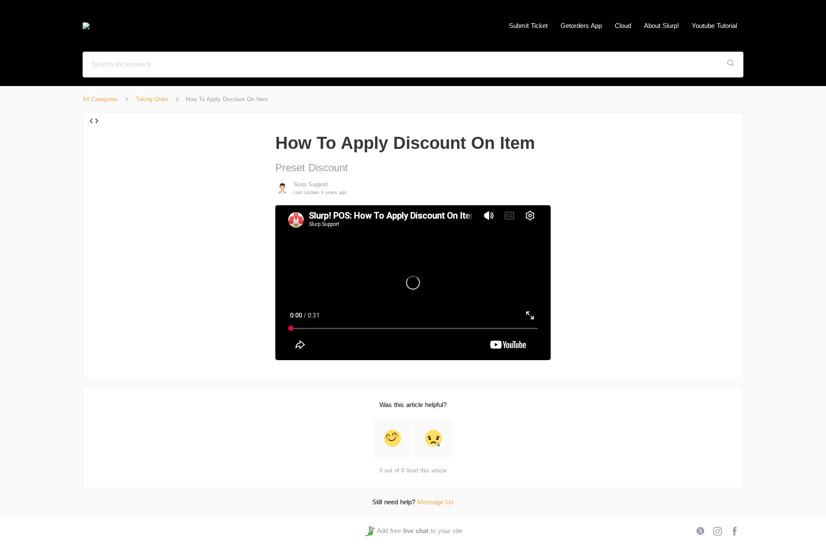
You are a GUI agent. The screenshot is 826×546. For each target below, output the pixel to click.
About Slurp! (661, 25)
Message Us (435, 502)
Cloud (623, 25)
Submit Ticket (528, 25)
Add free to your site (419, 530)
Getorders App (581, 25)
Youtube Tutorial (714, 25)
